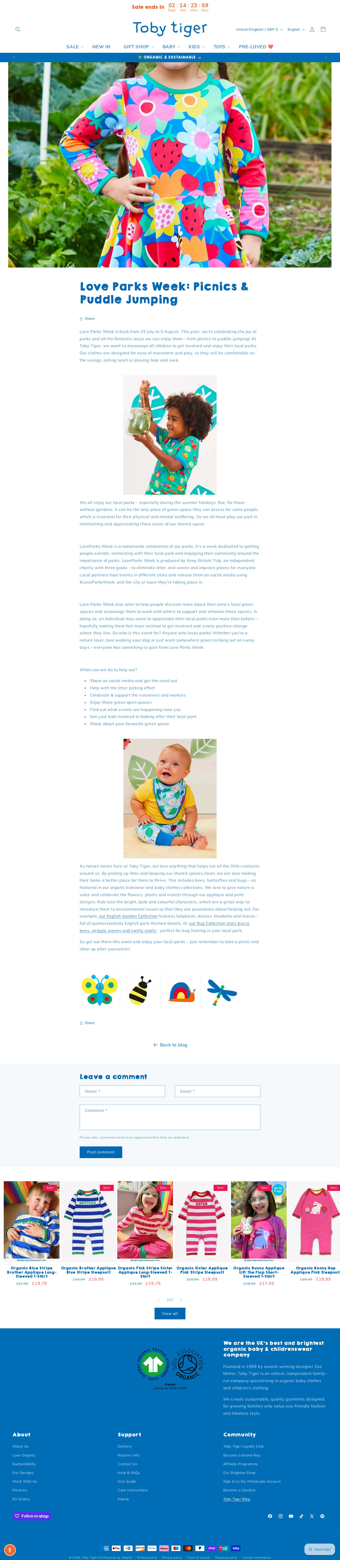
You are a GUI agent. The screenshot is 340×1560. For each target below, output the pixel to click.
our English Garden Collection (128, 916)
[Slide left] (159, 1299)
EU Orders (21, 1499)
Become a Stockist (239, 1490)
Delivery (125, 1446)
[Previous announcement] (14, 57)
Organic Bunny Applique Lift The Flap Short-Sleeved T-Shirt (258, 1272)
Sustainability (24, 1464)
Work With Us (24, 1481)
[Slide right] (180, 1299)
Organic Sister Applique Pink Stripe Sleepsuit (202, 1270)
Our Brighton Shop (239, 1472)
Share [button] (90, 318)
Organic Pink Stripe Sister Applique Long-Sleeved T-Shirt (145, 1272)
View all (170, 1313)
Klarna (123, 1499)
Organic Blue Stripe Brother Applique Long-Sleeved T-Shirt (31, 1272)
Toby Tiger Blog (236, 1499)
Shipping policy (226, 1557)
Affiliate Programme (240, 1464)
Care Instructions (133, 1490)
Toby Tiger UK (92, 1557)
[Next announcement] (325, 57)
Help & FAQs (129, 1472)
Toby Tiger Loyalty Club (243, 1446)
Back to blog (173, 1045)
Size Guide (127, 1481)
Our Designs (23, 1472)
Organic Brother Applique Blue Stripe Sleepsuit (88, 1270)
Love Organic (23, 1455)
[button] (17, 29)
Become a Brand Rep (241, 1455)
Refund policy (147, 1557)
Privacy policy (172, 1557)
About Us (20, 1446)
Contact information (256, 1557)
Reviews (19, 1490)
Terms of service (198, 1557)
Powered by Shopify (117, 1557)
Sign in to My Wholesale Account (252, 1481)
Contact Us (127, 1464)
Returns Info (128, 1455)
